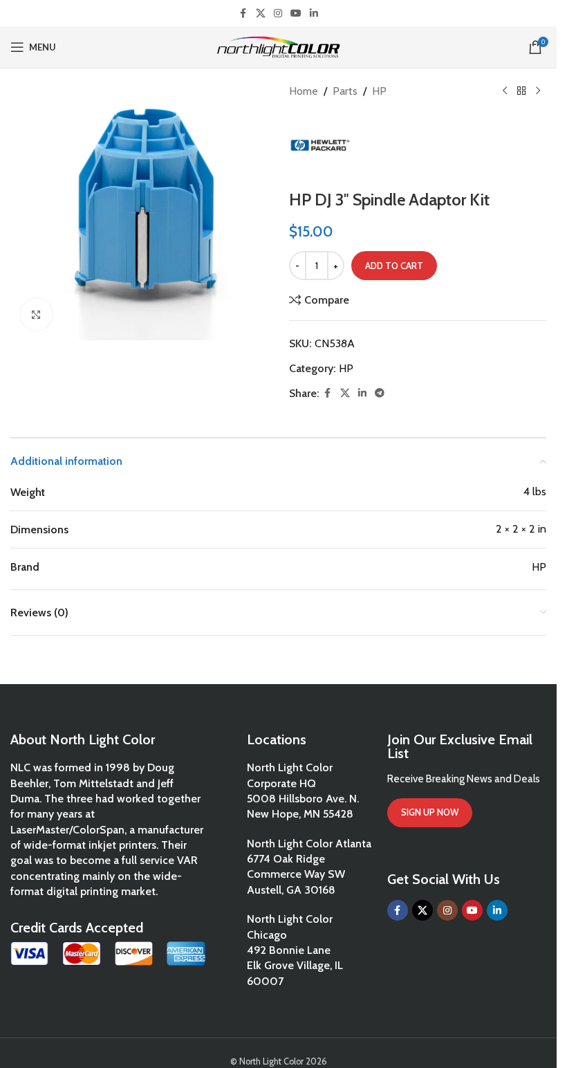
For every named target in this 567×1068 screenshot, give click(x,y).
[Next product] (538, 91)
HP (379, 91)
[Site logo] (278, 46)
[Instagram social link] (278, 13)
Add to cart (394, 265)
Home (303, 91)
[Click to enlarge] (36, 314)
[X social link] (261, 13)
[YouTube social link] (296, 13)
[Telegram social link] (380, 393)
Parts (345, 91)
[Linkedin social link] (314, 13)
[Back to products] (521, 91)
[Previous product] (504, 91)
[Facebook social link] (243, 13)
